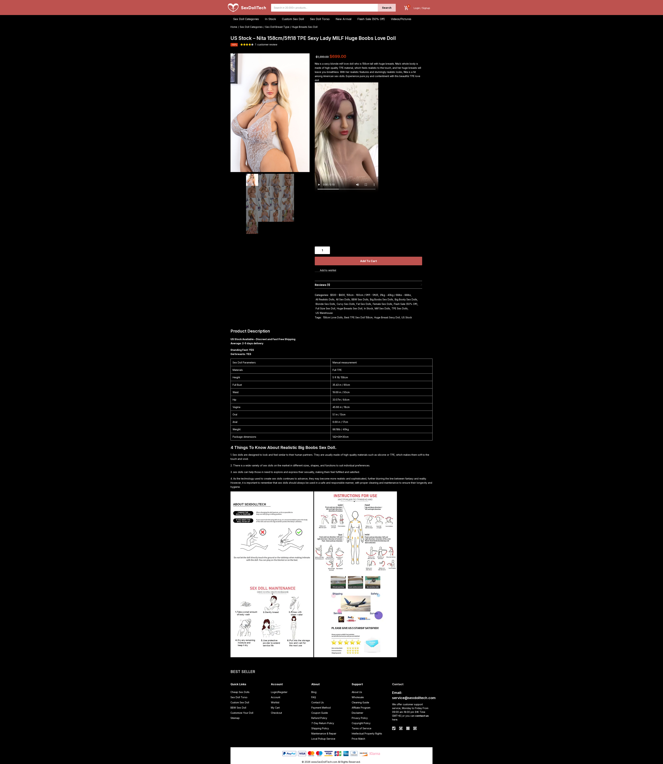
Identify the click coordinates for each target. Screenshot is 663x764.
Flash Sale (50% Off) (371, 19)
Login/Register (279, 692)
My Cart (275, 707)
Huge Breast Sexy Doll (387, 317)
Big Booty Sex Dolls (406, 299)
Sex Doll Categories (251, 26)
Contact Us (317, 702)
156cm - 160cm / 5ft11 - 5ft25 (362, 294)
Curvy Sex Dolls (346, 303)
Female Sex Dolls (382, 303)
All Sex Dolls (343, 299)
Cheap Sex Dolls (239, 692)
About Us (357, 692)
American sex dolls (334, 76)
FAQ (313, 697)
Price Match (358, 738)
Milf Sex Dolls (382, 308)
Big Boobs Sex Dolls (381, 299)
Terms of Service (361, 728)
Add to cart (368, 261)
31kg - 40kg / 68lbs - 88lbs (395, 294)
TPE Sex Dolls (400, 308)
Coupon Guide (319, 712)
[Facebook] (400, 728)
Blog (313, 692)
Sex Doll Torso (320, 19)
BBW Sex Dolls (360, 299)
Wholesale (358, 697)
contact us (422, 715)
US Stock (406, 317)
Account (275, 697)
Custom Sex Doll (293, 19)
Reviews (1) (322, 285)
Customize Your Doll (241, 712)
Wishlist (275, 702)
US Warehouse (324, 312)
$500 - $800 (337, 294)
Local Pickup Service (323, 738)
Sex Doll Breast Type (277, 26)
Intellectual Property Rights (367, 733)
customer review (266, 44)
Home (233, 26)
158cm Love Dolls (333, 317)
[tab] (368, 285)
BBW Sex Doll (238, 707)
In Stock (368, 308)
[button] (406, 8)
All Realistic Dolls (325, 299)
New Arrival (343, 19)
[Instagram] (408, 728)
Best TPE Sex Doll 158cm (358, 317)
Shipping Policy (320, 728)
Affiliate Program (361, 707)
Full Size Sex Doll (325, 308)
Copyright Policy (361, 723)
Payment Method (321, 707)
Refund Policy (319, 717)
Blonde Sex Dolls (325, 303)
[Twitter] (393, 728)
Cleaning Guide (360, 702)
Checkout (276, 712)
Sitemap (235, 717)
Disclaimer (357, 712)
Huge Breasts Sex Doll (305, 26)
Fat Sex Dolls (363, 303)
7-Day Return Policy (322, 723)
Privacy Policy (360, 717)
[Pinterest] (415, 728)
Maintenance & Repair (323, 733)
